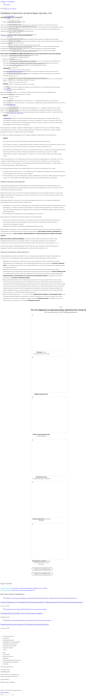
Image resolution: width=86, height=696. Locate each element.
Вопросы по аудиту (8, 656)
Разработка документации (10, 643)
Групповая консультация (9, 645)
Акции (5, 649)
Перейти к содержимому (8, 1)
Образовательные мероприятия (11, 642)
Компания (5, 658)
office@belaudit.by (5, 671)
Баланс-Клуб (6, 654)
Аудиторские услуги (8, 636)
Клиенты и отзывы (8, 647)
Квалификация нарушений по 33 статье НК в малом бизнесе (25, 624)
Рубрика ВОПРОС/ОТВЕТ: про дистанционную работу (22, 613)
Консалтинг (6, 638)
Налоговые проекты (8, 640)
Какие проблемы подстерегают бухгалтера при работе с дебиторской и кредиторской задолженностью (42, 602)
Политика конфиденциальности (12, 660)
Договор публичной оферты (10, 662)
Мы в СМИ (5, 664)
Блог (4, 652)
